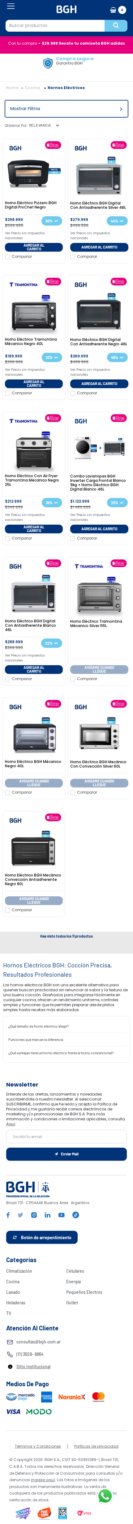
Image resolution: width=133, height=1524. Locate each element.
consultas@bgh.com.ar (38, 1341)
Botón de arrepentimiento (46, 1237)
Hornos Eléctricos (66, 87)
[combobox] (66, 26)
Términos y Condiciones (38, 1446)
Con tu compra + (66, 43)
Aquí (10, 1124)
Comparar (22, 256)
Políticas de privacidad (96, 1446)
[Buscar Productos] (116, 26)
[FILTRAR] (66, 109)
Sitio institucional (33, 1366)
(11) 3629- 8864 (30, 1354)
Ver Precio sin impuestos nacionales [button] (25, 235)
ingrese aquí (43, 1479)
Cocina (32, 87)
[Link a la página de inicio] (12, 88)
